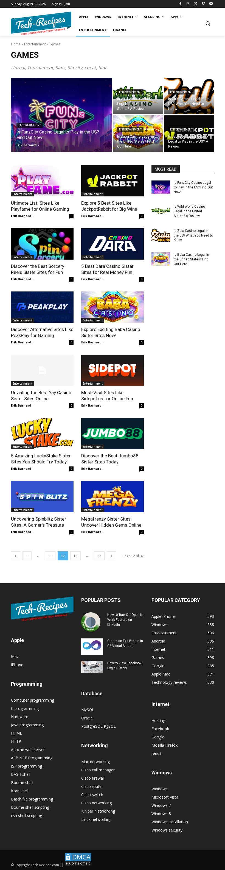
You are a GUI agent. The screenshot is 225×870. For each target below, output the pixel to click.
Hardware (19, 716)
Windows (159, 788)
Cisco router (92, 786)
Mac (15, 656)
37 (99, 556)
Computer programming (32, 700)
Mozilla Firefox (164, 745)
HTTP (16, 741)
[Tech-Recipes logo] (41, 23)
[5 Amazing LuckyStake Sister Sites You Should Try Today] (42, 433)
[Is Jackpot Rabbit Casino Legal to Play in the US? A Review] (189, 133)
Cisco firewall (93, 778)
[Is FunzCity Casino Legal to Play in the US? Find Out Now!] (61, 115)
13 (75, 556)
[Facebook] (180, 4)
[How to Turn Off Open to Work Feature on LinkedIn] (92, 622)
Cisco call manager (98, 769)
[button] (207, 23)
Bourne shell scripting (30, 807)
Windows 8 (161, 813)
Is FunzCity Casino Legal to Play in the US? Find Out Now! (193, 187)
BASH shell (20, 774)
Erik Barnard (21, 216)
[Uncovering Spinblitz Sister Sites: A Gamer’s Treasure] (42, 496)
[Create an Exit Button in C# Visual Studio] (92, 646)
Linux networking (96, 819)
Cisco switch (92, 794)
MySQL (87, 709)
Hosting (158, 720)
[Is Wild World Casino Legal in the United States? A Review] (138, 96)
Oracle (87, 718)
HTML (16, 733)
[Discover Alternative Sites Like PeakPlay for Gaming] (42, 307)
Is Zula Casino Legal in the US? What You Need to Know (193, 235)
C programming (25, 708)
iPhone (17, 664)
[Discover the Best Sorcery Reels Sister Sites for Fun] (42, 244)
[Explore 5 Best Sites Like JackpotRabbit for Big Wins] (112, 180)
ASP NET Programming (31, 757)
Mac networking (95, 761)
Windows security (166, 830)
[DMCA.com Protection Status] (78, 865)
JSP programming (26, 766)
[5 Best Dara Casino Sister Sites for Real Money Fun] (112, 244)
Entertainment (35, 44)
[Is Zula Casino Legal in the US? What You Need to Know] (189, 96)
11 (50, 556)
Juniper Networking (98, 811)
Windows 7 (161, 805)
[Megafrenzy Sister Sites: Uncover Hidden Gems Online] (112, 496)
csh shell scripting (26, 815)
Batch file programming (32, 799)
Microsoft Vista (164, 797)
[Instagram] (188, 4)
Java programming (27, 724)
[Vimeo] (203, 4)
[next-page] (111, 555)
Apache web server (28, 749)
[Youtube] (211, 4)
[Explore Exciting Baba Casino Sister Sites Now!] (112, 307)
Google (157, 737)
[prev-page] (15, 555)
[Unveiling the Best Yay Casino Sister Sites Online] (42, 370)
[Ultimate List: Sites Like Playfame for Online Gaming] (42, 180)
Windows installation (169, 821)
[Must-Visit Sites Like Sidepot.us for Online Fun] (112, 370)
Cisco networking (96, 802)
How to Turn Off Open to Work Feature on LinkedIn (125, 620)
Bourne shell (22, 782)
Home (16, 44)
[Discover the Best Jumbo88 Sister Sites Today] (112, 433)
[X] (196, 4)
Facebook (160, 728)
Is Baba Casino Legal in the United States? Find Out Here (191, 259)
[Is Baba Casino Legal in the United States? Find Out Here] (138, 133)
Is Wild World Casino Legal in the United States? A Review (189, 211)
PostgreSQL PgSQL (98, 726)
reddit (156, 753)
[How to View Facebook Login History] (92, 667)
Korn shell (20, 790)
